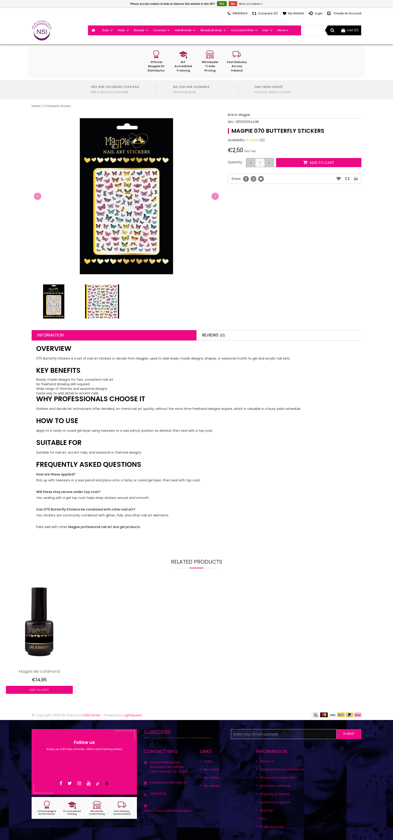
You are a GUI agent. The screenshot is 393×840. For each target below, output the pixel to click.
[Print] (356, 179)
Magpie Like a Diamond (39, 671)
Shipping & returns (274, 794)
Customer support (275, 802)
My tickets (211, 777)
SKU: (231, 122)
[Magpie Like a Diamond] (39, 624)
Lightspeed (133, 715)
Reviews (213, 335)
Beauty (139, 30)
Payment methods (275, 786)
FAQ (263, 818)
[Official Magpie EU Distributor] (47, 808)
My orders (212, 769)
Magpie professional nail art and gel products (104, 527)
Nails (121, 30)
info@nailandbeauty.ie (168, 782)
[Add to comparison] (347, 179)
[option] (39, 641)
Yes (221, 3)
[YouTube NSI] (88, 783)
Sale (105, 30)
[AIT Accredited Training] (72, 808)
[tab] (114, 335)
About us (267, 761)
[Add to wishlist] (338, 179)
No (233, 3)
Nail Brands (183, 30)
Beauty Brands (211, 30)
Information (50, 335)
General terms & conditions (282, 769)
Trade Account (272, 827)
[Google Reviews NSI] (106, 783)
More (281, 30)
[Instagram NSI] (79, 783)
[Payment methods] (315, 714)
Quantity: (235, 162)
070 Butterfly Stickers (57, 106)
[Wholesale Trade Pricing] (97, 808)
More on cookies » (251, 3)
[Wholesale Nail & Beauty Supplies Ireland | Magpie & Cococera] (42, 30)
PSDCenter (91, 715)
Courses (159, 30)
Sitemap (266, 810)
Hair (265, 30)
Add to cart (39, 690)
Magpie (244, 114)
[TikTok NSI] (97, 783)
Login (208, 761)
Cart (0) (352, 30)
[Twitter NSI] (69, 783)
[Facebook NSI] (60, 783)
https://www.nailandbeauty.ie (167, 810)
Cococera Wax (242, 30)
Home (36, 106)
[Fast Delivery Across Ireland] (122, 808)
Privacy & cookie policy (278, 777)
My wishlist (212, 786)
